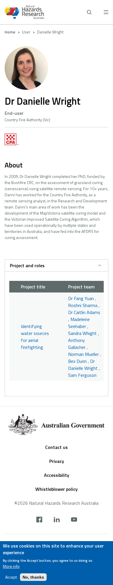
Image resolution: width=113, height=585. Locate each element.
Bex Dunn (77, 361)
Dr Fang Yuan (81, 298)
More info (11, 566)
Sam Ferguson (82, 375)
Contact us (56, 447)
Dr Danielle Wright (83, 365)
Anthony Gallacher (76, 344)
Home (10, 32)
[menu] (106, 12)
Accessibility (56, 475)
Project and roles (27, 265)
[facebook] (39, 520)
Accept (11, 577)
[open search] (89, 12)
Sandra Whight (82, 333)
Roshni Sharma (82, 305)
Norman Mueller (83, 354)
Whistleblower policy (56, 489)
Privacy (56, 461)
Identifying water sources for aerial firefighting (35, 337)
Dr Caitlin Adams (84, 312)
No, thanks (33, 577)
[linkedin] (57, 520)
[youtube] (74, 520)
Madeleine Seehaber (79, 323)
